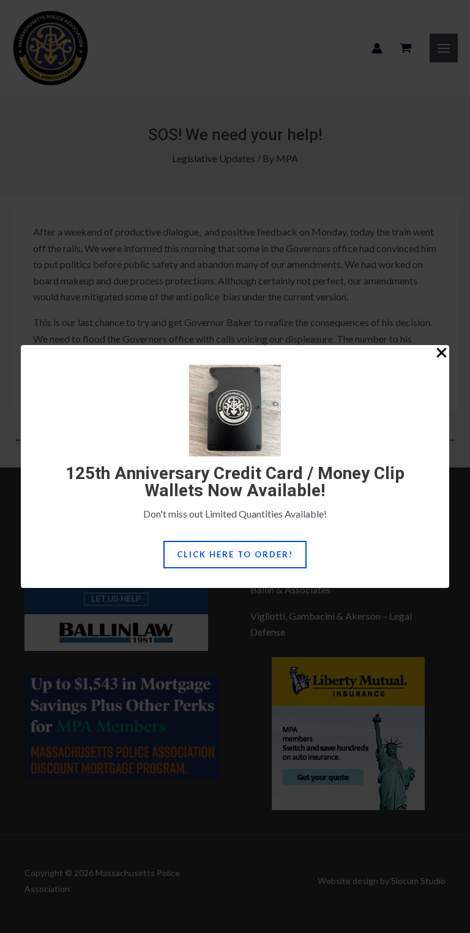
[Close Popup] (441, 353)
